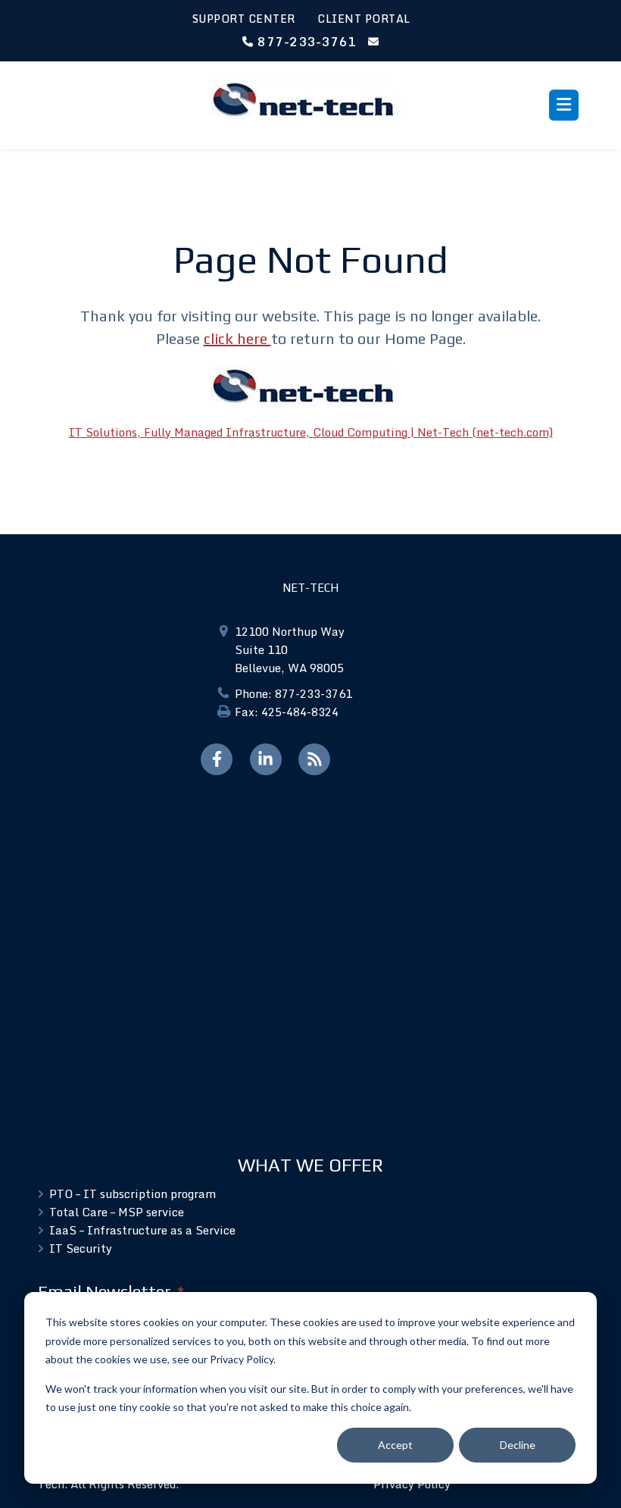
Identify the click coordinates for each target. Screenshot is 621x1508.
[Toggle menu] (564, 104)
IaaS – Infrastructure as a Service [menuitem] (142, 1230)
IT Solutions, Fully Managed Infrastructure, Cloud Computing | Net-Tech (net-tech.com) (311, 432)
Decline (517, 1444)
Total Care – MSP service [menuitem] (116, 1212)
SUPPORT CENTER (243, 18)
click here (237, 338)
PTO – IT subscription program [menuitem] (132, 1193)
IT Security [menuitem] (80, 1248)
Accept (395, 1444)
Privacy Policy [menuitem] (412, 1484)
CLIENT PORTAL (363, 18)
